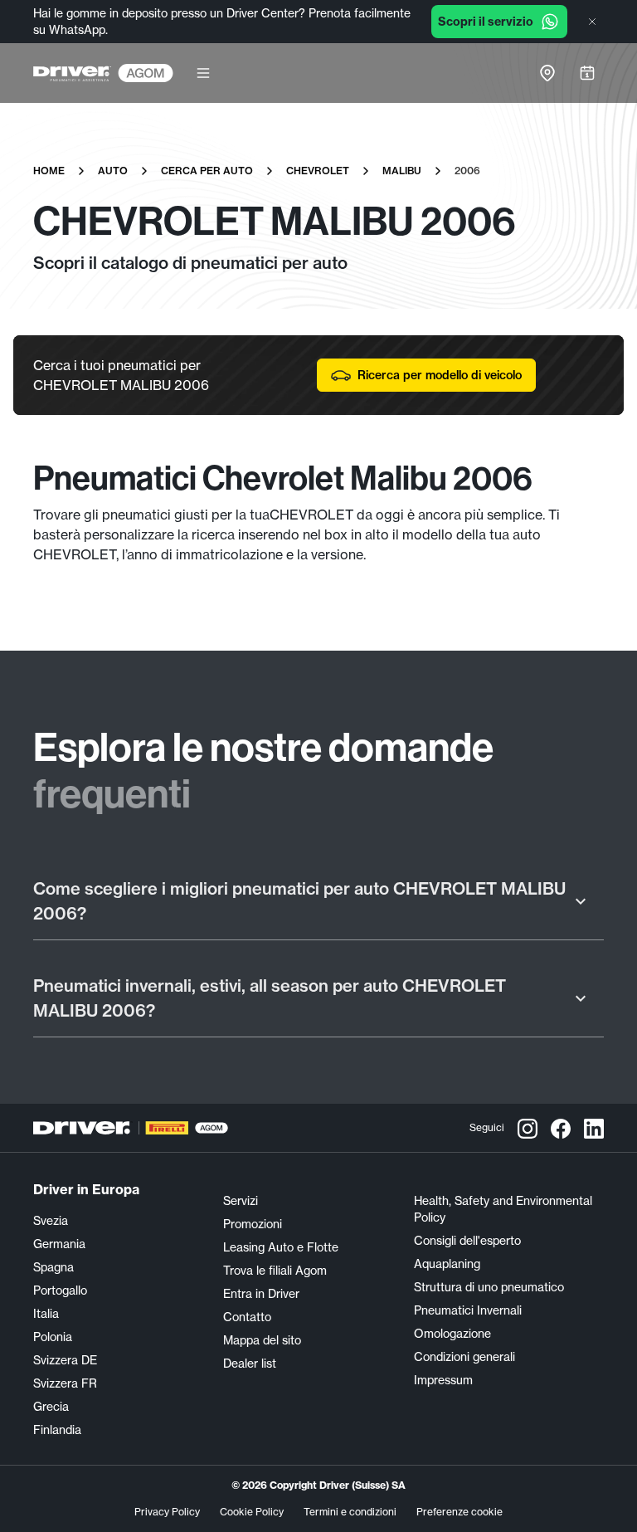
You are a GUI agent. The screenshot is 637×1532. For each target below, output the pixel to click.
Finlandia (57, 1429)
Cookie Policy (252, 1511)
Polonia (52, 1337)
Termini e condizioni (350, 1511)
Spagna (53, 1267)
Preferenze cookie (459, 1511)
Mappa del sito (262, 1340)
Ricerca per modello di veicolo (439, 375)
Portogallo (60, 1290)
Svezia (50, 1220)
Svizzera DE (65, 1360)
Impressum (443, 1380)
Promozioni (252, 1224)
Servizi (240, 1200)
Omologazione (452, 1333)
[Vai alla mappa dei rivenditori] (547, 73)
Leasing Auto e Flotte (280, 1247)
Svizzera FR (65, 1383)
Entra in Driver (261, 1293)
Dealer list (249, 1363)
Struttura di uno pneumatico (489, 1287)
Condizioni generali (464, 1356)
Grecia (51, 1406)
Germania (59, 1244)
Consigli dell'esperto (467, 1240)
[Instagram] (527, 1128)
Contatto (247, 1317)
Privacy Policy (167, 1511)
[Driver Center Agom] (72, 73)
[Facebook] (561, 1128)
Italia (46, 1313)
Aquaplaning (447, 1263)
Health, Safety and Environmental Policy (503, 1209)
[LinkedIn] (594, 1128)
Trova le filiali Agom (275, 1270)
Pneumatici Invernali (468, 1310)
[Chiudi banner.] (592, 21)
